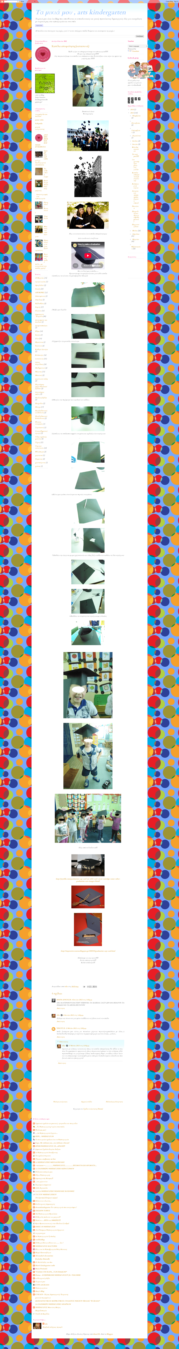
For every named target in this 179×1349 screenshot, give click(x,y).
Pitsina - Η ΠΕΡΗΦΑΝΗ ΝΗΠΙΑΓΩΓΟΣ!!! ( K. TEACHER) (57, 1275)
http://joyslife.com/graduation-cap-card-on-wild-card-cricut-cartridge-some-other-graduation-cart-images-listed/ (88, 880)
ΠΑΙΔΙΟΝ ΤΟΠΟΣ (42, 1211)
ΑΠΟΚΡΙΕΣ (39, 292)
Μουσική (38, 375)
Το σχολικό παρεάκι (43, 1156)
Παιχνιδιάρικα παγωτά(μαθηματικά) (135, 216)
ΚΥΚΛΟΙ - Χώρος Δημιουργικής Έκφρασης (51, 1294)
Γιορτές (37, 307)
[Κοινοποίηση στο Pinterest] (96, 987)
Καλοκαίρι (39, 355)
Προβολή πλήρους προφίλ (52, 1327)
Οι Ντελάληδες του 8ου (43, 1262)
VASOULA (61, 1028)
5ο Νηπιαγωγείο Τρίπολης (45, 1236)
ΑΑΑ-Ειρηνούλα (41, 1188)
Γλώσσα (38, 311)
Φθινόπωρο (39, 452)
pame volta (39, 120)
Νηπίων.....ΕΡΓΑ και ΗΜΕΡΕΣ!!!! (47, 1220)
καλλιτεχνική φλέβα (42, 1278)
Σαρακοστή (39, 427)
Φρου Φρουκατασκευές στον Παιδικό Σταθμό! (52, 1223)
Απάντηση (61, 1008)
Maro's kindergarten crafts (45, 1265)
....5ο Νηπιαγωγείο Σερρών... (46, 1133)
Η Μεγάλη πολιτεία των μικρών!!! (47, 1217)
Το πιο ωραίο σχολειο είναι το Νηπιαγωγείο (52, 1139)
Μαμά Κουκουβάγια (43, 1252)
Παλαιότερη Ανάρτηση (114, 1102)
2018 (132, 109)
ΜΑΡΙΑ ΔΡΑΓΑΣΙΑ (64, 1000)
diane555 (96, 1334)
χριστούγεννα (40, 462)
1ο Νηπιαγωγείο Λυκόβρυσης (46, 1152)
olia (58, 1015)
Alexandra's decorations (44, 1256)
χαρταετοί (38, 455)
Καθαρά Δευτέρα (41, 349)
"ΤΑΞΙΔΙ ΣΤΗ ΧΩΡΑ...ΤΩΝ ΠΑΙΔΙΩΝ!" (51, 1272)
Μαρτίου (135, 239)
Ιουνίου (135, 144)
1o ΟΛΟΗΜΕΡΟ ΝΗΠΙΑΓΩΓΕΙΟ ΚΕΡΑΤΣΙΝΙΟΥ (54, 1169)
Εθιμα (37, 331)
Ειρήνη (37, 335)
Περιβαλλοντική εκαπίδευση (41, 412)
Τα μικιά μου (40, 1282)
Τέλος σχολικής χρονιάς (41, 438)
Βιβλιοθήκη (39, 303)
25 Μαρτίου (39, 278)
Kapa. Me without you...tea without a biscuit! (52, 1143)
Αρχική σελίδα (39, 25)
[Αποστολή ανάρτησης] (83, 986)
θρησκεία (38, 346)
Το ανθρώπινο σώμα (46, 173)
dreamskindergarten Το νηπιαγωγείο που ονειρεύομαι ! (56, 1207)
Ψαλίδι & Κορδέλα (42, 1314)
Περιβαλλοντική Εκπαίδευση (41, 417)
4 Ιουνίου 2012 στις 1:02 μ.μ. (82, 1000)
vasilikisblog (40, 1240)
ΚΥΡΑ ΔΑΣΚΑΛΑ (42, 1285)
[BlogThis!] (90, 987)
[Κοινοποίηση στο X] (92, 987)
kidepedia (38, 123)
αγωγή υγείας (40, 282)
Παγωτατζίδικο (135, 225)
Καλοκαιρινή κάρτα (135, 186)
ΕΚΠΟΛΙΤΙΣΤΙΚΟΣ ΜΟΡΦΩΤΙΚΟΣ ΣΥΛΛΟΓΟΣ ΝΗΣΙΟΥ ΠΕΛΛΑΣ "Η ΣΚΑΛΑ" (67, 1301)
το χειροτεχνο (40, 1233)
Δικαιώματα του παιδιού (41, 321)
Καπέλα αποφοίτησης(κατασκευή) (135, 177)
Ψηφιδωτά (46, 217)
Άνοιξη (37, 289)
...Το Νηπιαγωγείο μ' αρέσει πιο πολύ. (50, 1127)
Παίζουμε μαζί (40, 1130)
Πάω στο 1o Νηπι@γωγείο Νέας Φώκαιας (51, 1249)
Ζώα (37, 338)
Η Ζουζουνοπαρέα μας (43, 1172)
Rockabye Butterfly (42, 1259)
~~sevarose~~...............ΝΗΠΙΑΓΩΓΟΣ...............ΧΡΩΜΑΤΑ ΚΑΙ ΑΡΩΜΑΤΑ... (66, 1165)
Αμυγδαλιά (39, 285)
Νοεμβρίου (136, 116)
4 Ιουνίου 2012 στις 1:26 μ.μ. (73, 1015)
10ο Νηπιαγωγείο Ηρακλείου (46, 1214)
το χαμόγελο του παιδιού (41, 115)
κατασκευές (39, 359)
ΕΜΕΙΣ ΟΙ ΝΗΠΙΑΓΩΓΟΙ (45, 1227)
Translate (135, 51)
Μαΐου (135, 231)
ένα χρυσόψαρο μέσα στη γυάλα (135, 164)
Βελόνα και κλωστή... (43, 1201)
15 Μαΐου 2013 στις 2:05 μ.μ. (76, 1028)
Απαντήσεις (63, 1042)
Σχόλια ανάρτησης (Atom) (93, 1109)
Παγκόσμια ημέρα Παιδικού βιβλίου (41, 386)
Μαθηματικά (40, 368)
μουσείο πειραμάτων (43, 1298)
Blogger (109, 1334)
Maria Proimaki (41, 1269)
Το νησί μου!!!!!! (135, 155)
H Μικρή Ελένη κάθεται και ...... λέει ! (49, 1243)
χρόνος (37, 466)
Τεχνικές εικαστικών (39, 447)
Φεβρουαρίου (135, 248)
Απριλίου (135, 234)
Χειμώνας (38, 459)
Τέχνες (37, 442)
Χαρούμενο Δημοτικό (43, 1185)
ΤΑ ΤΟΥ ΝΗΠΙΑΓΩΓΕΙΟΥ (45, 1194)
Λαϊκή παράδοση (39, 363)
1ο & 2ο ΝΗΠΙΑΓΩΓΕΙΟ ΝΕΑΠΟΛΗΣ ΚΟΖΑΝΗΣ (54, 1191)
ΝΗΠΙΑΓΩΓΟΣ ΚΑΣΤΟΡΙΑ (46, 1246)
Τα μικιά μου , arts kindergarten (80, 12)
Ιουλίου (135, 141)
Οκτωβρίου (135, 123)
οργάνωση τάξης (41, 379)
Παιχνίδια (39, 403)
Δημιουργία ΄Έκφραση (39, 315)
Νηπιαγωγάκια (41, 1288)
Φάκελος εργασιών (135, 149)
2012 (132, 113)
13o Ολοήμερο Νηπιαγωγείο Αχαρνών (49, 1230)
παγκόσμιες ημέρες (39, 393)
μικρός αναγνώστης (39, 128)
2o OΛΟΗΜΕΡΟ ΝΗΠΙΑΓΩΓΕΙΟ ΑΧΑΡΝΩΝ (53, 1304)
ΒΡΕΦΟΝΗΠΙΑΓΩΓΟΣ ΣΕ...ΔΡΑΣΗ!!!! (50, 1146)
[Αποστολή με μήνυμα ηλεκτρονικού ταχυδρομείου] (88, 987)
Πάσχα (38, 407)
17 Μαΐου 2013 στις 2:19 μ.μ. (79, 1046)
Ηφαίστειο (39, 342)
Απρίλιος (38, 300)
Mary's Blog (39, 1291)
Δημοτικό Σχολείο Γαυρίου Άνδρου (47, 1149)
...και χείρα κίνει (41, 1181)
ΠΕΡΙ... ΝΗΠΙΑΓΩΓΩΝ (44, 1136)
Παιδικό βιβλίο (41, 398)
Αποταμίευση (40, 296)
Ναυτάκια (135, 207)
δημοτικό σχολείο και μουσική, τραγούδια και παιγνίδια (56, 1123)
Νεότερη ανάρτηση (60, 1102)
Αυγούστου (136, 136)
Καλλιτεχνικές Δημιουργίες (45, 1204)
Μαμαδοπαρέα (41, 1310)
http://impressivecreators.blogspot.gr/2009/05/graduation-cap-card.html (88, 951)
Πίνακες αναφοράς (39, 423)
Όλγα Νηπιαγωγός (42, 1175)
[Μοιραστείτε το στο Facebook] (94, 987)
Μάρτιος (38, 372)
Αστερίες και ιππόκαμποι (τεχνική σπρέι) (135, 197)
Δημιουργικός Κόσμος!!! (44, 1178)
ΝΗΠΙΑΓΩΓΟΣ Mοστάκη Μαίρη (47, 1307)
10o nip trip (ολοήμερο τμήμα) (46, 1198)
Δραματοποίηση (41, 326)
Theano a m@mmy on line (45, 1159)
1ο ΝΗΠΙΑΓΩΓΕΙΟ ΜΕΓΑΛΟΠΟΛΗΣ (50, 1162)
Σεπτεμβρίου (135, 131)
